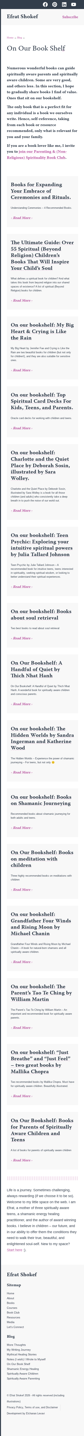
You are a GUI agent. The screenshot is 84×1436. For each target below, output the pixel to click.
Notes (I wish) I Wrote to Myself (26, 1359)
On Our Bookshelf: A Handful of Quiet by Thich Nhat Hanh (36, 669)
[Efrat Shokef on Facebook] (45, 4)
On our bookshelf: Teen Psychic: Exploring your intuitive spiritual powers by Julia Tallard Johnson (42, 545)
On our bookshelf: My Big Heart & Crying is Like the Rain (42, 331)
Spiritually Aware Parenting (23, 1378)
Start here (14, 1250)
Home (10, 38)
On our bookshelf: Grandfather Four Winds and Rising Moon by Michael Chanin (41, 924)
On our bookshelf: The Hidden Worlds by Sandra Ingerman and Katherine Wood (42, 739)
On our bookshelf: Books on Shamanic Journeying (41, 800)
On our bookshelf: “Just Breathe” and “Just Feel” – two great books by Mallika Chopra (40, 1062)
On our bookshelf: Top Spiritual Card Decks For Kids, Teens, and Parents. (42, 401)
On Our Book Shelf (18, 1364)
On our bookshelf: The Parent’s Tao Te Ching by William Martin (41, 993)
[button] (50, 17)
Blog (19, 38)
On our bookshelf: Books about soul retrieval (41, 615)
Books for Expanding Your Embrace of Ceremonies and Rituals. (41, 191)
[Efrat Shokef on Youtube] (73, 4)
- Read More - (21, 218)
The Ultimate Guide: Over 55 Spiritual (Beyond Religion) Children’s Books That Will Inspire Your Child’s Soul (42, 256)
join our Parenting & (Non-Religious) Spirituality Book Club (37, 155)
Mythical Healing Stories (22, 1354)
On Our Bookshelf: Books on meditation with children (42, 859)
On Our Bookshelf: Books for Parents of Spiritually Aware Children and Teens (42, 1130)
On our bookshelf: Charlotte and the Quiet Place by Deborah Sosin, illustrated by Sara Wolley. (40, 466)
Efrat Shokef (22, 17)
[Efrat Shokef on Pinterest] (54, 4)
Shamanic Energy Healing (23, 1368)
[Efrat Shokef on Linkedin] (64, 4)
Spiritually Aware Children (22, 1373)
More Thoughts (16, 1344)
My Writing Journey (19, 1349)
